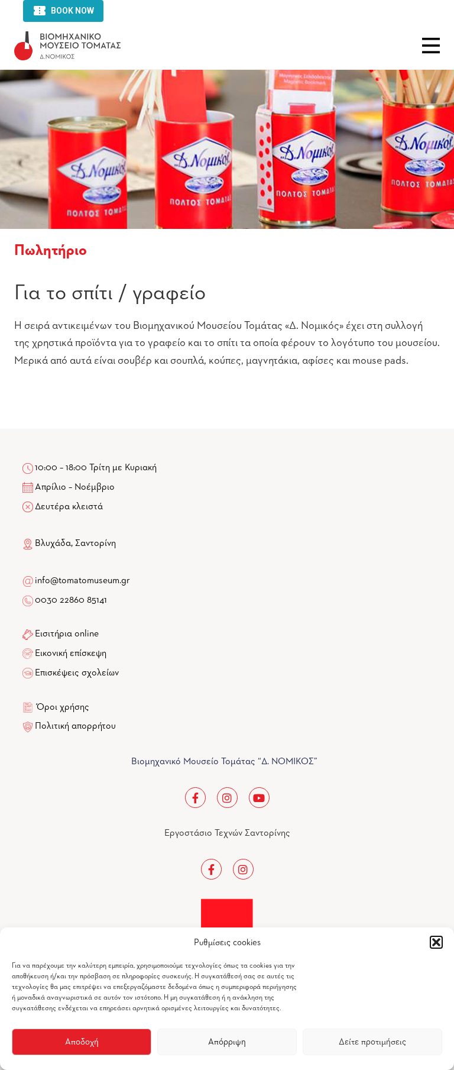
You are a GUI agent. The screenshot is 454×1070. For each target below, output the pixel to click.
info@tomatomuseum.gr (82, 581)
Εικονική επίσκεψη (70, 653)
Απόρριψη (227, 1041)
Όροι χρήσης (63, 707)
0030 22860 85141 (70, 600)
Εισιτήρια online (67, 634)
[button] (436, 942)
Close (431, 45)
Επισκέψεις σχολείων (77, 673)
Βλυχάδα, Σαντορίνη (74, 543)
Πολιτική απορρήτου (75, 726)
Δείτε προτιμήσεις (372, 1041)
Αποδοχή (82, 1041)
